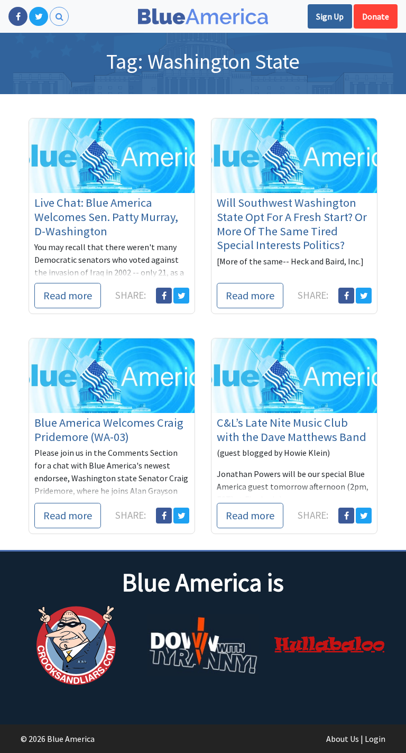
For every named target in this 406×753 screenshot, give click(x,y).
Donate (375, 16)
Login (375, 738)
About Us (342, 738)
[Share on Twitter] (181, 296)
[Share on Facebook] (164, 296)
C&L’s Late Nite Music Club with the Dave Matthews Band (291, 429)
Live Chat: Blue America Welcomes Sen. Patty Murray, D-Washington (106, 216)
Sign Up (330, 16)
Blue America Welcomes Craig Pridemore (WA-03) (108, 429)
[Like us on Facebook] (17, 16)
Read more (67, 295)
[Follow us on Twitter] (38, 16)
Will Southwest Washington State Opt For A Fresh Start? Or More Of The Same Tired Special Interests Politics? (292, 224)
